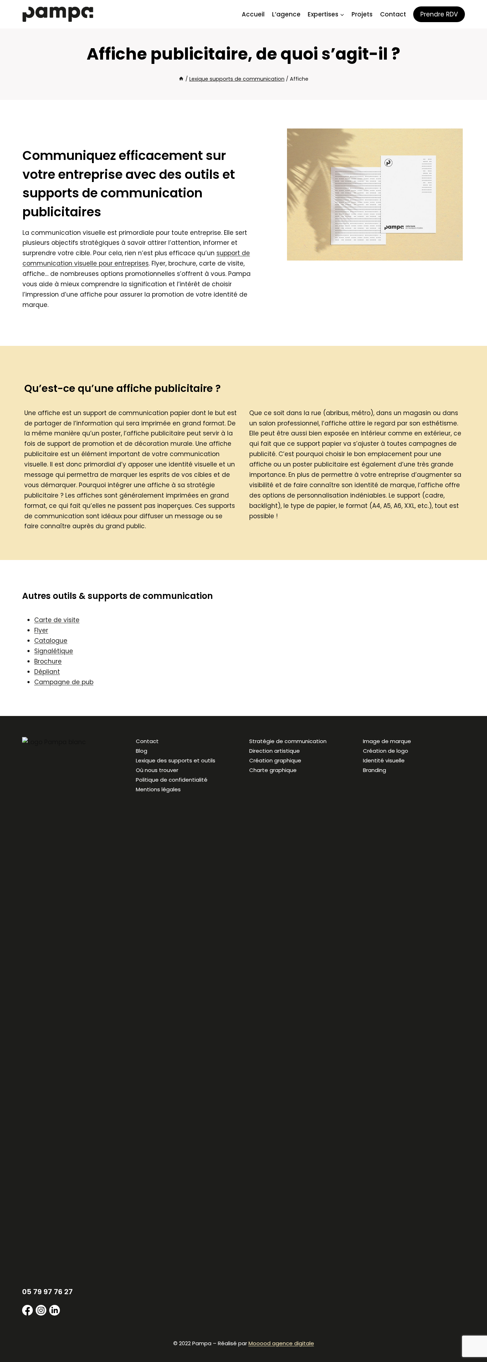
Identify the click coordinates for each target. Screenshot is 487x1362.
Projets (362, 14)
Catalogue (50, 640)
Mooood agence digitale (281, 1343)
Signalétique (53, 651)
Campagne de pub (63, 682)
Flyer (41, 630)
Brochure (48, 661)
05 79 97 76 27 (47, 1292)
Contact (393, 14)
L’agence (286, 14)
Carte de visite (57, 620)
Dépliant (47, 671)
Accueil (253, 14)
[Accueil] (181, 78)
